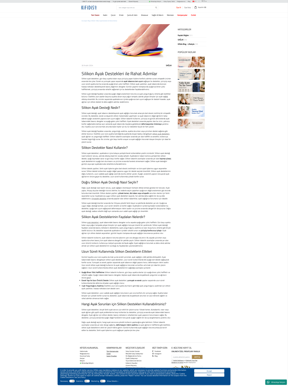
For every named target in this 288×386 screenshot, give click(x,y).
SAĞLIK (169, 65)
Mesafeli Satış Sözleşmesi (134, 353)
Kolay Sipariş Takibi (169, 1)
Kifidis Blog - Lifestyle (188, 44)
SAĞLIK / (93, 21)
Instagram (157, 353)
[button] (95, 15)
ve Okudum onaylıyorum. (184, 361)
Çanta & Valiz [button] (132, 15)
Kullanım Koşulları (131, 363)
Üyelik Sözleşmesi (132, 358)
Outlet (109, 353)
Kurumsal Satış (85, 356)
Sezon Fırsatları (112, 356)
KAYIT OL (197, 357)
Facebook (157, 351)
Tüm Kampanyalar (112, 351)
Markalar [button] (170, 15)
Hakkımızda (84, 351)
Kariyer (82, 358)
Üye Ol (178, 7)
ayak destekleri (93, 222)
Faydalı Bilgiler (185, 35)
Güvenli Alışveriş (131, 365)
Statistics (79, 381)
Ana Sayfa (84, 21)
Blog (189, 1)
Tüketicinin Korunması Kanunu (136, 368)
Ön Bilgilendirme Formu (133, 356)
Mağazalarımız (181, 1)
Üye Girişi (187, 7)
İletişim (82, 360)
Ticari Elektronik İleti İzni (134, 360)
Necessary (64, 381)
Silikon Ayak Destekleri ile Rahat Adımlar (106, 21)
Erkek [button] (121, 15)
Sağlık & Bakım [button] (158, 15)
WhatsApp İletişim (278, 382)
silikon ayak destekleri (160, 133)
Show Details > (112, 381)
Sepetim (202, 7)
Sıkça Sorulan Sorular (133, 351)
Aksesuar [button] (145, 15)
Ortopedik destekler (99, 198)
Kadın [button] (105, 15)
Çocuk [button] (113, 15)
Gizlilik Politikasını (178, 360)
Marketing (95, 381)
